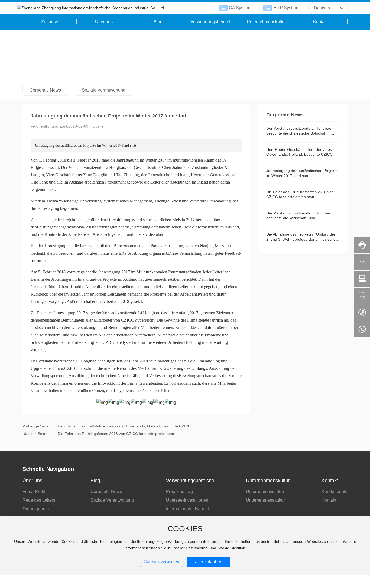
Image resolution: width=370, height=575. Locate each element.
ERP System (286, 7)
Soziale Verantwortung (103, 90)
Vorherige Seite (35, 426)
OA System (239, 7)
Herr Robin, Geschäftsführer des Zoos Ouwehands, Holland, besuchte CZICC (124, 426)
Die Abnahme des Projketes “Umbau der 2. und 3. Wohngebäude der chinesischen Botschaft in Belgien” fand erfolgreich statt (302, 239)
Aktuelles (56, 62)
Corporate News (85, 62)
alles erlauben (208, 561)
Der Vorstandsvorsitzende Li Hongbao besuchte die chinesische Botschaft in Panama (298, 133)
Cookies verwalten (161, 561)
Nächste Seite (34, 434)
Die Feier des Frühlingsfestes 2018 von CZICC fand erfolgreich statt (116, 434)
